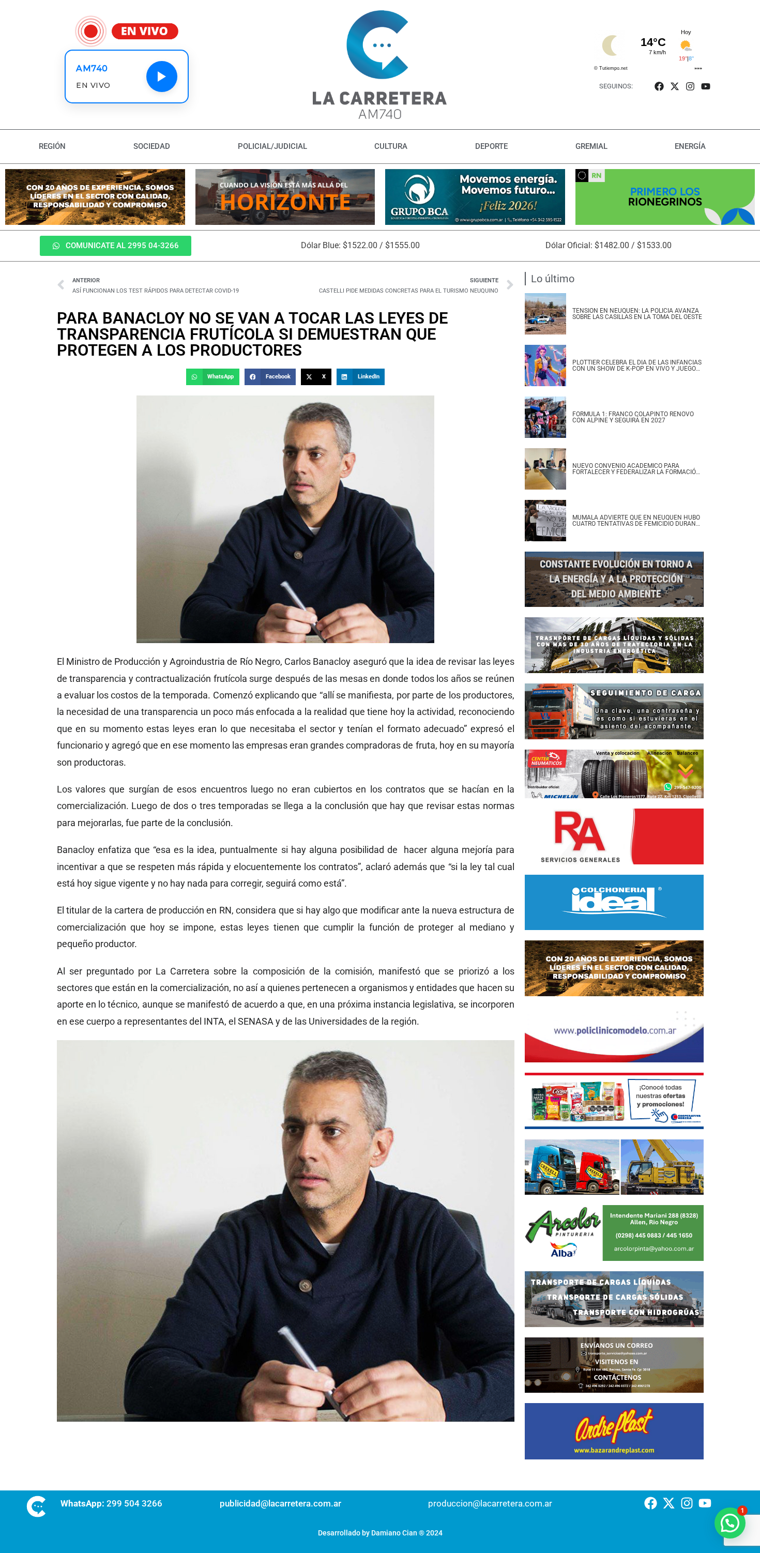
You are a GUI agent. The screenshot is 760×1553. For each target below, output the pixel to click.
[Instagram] (690, 86)
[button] (212, 377)
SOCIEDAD (151, 146)
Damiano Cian (394, 1533)
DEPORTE (491, 146)
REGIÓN (52, 146)
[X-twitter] (674, 86)
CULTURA (390, 146)
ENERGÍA (690, 146)
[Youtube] (706, 86)
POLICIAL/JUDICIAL (272, 146)
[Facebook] (658, 86)
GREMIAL (591, 146)
